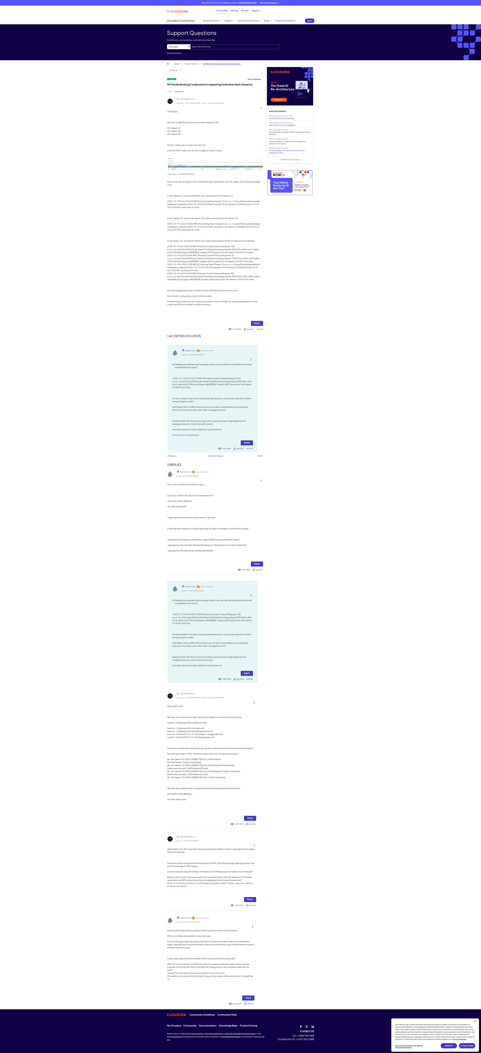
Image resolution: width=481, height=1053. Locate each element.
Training (234, 10)
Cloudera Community (181, 20)
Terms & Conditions (198, 1033)
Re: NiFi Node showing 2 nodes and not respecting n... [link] (222, 64)
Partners (245, 10)
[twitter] (307, 1026)
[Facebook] (301, 1026)
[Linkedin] (313, 1026)
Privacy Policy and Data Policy (214, 1033)
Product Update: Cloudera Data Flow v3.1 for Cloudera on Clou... (287, 151)
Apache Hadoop (177, 1036)
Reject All (448, 1046)
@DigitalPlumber (175, 706)
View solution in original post (185, 435)
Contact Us (307, 1031)
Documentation (207, 1025)
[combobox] (235, 46)
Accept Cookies (467, 1046)
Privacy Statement (460, 1039)
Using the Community (248, 20)
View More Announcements (290, 160)
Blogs (266, 20)
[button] (260, 107)
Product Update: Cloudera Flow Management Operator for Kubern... (287, 142)
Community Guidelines (202, 1014)
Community (221, 10)
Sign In (309, 21)
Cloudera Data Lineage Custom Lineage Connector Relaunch (290, 133)
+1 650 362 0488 (304, 1039)
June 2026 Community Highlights (282, 125)
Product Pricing (248, 1025)
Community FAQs (227, 1014)
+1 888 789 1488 (305, 1035)
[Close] (475, 1021)
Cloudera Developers (285, 20)
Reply (257, 323)
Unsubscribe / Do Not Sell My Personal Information (240, 1033)
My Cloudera (174, 1025)
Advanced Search (174, 53)
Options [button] (173, 70)
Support (255, 10)
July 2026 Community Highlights (282, 118)
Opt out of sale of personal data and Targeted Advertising (409, 1046)
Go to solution (254, 79)
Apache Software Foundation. (231, 1036)
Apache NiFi (179, 91)
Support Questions (192, 64)
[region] (435, 1035)
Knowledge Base (228, 1025)
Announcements (211, 20)
